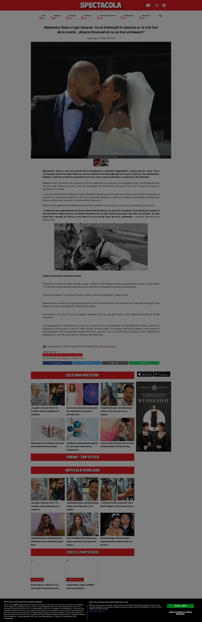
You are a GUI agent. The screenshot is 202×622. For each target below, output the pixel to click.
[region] (101, 610)
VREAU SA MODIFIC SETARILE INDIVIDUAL (180, 613)
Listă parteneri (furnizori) (97, 611)
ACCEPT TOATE (180, 606)
